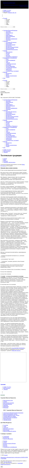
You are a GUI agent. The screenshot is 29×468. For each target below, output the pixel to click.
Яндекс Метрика (8, 462)
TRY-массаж (9, 69)
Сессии (7, 54)
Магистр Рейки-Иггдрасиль (9, 431)
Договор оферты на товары (9, 416)
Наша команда (9, 35)
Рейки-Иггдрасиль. (16, 350)
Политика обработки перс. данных (11, 415)
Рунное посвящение (10, 60)
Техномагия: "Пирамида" (12, 56)
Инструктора (6, 430)
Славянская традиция (11, 63)
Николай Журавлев (10, 36)
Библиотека (6, 406)
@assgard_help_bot (12, 12)
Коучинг (8, 53)
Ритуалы (8, 55)
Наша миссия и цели (8, 400)
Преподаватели (9, 32)
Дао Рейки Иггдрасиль (11, 42)
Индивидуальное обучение (12, 47)
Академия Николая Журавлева (10, 30)
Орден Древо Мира (10, 66)
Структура (5, 427)
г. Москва (5, 152)
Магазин (5, 72)
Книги (7, 74)
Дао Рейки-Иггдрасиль (11, 67)
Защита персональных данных (10, 414)
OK (1, 466)
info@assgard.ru (6, 11)
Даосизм (8, 62)
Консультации (9, 51)
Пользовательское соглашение (10, 417)
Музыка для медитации (11, 75)
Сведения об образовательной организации (13, 412)
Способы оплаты (7, 420)
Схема (4, 426)
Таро (7, 61)
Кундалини (8, 65)
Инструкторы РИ (10, 48)
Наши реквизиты (7, 418)
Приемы (5, 50)
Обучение (5, 41)
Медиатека (5, 407)
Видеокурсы (9, 45)
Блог (4, 78)
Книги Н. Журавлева (8, 438)
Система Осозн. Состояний (12, 71)
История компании (7, 404)
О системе (5, 425)
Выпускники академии (8, 402)
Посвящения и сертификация (10, 57)
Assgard (5, 455)
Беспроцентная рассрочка (12, 49)
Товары (7, 77)
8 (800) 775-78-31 (7, 10)
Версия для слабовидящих (9, 2)
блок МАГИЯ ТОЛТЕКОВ (18, 348)
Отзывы (8, 34)
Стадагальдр (9, 68)
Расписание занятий (10, 44)
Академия (8, 31)
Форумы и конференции (11, 38)
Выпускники (9, 43)
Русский (5, 18)
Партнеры (8, 40)
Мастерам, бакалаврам (8, 428)
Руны (7, 59)
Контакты (8, 37)
